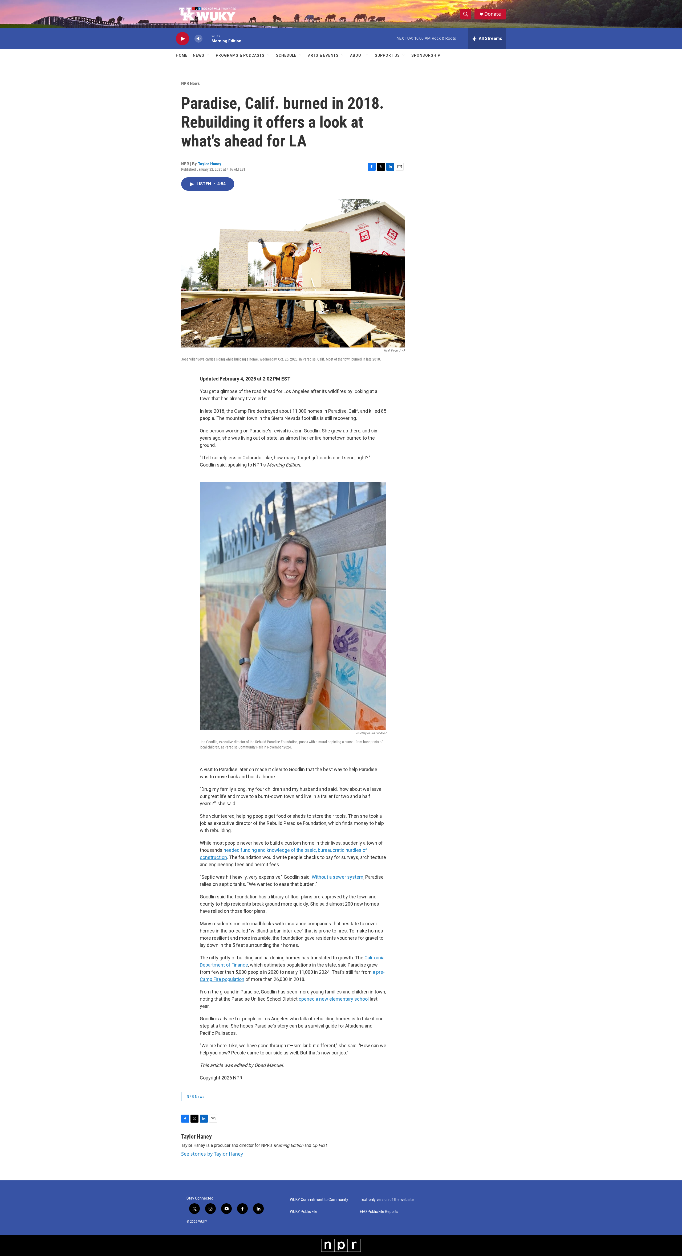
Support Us (387, 55)
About (356, 55)
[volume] (198, 39)
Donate (492, 14)
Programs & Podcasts (240, 55)
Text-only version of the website (387, 1200)
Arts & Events (323, 55)
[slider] (207, 38)
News (198, 55)
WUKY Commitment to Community (319, 1200)
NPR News (190, 83)
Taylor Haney (209, 163)
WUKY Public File (303, 1212)
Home (182, 55)
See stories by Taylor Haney (212, 1154)
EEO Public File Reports (379, 1212)
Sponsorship (425, 55)
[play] (182, 39)
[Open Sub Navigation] (208, 55)
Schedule (286, 55)
